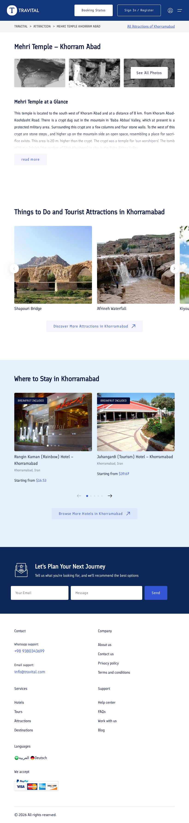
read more (30, 159)
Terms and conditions (114, 672)
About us (104, 645)
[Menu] (179, 10)
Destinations (23, 730)
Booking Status (94, 10)
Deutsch (41, 758)
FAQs (102, 711)
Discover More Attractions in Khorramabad (90, 326)
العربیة (24, 758)
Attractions (22, 721)
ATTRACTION (42, 26)
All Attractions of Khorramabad (151, 26)
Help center (106, 702)
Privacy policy (108, 663)
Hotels (19, 702)
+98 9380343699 (29, 651)
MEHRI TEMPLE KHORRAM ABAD (78, 26)
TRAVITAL (20, 26)
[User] (170, 10)
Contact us (106, 654)
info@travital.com (29, 671)
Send (156, 593)
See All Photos (149, 73)
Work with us (107, 721)
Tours (18, 711)
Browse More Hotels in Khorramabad (91, 513)
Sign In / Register (139, 10)
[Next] (174, 268)
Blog (101, 730)
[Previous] (14, 268)
